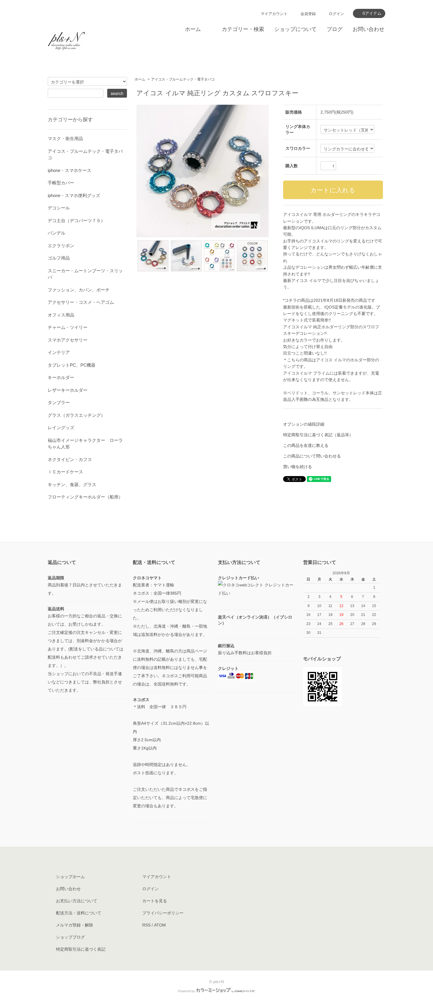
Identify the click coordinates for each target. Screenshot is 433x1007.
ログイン (336, 14)
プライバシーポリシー (163, 913)
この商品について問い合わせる (312, 456)
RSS (146, 925)
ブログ (335, 29)
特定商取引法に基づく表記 (80, 949)
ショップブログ (70, 937)
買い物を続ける (297, 466)
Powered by (186, 991)
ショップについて (295, 29)
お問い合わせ (368, 29)
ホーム (193, 29)
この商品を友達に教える (305, 445)
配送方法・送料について (78, 913)
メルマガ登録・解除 (74, 925)
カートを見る (154, 900)
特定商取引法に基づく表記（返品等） (318, 434)
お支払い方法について (76, 900)
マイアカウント (274, 14)
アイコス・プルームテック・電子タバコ (183, 79)
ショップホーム (70, 876)
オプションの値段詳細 (303, 424)
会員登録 (308, 14)
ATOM (160, 925)
